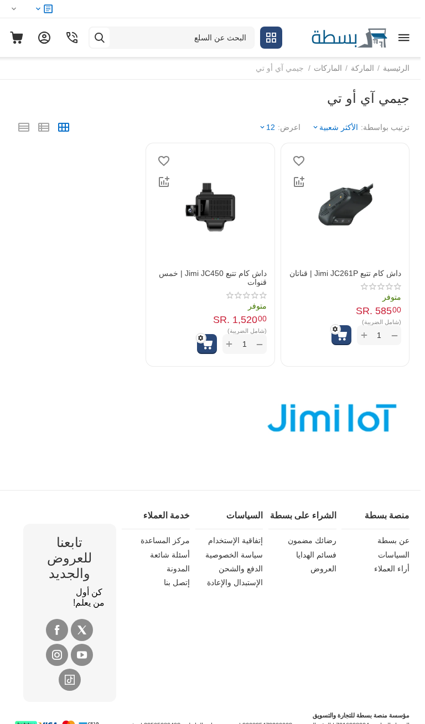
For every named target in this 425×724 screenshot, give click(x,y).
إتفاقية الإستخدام (235, 540)
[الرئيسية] (337, 37)
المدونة (178, 568)
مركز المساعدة (165, 540)
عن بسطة (393, 540)
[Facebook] (57, 630)
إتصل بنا (177, 582)
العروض (323, 568)
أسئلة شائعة (170, 554)
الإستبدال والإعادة (235, 582)
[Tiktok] (70, 680)
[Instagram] (57, 655)
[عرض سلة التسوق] (17, 37)
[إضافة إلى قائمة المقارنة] (299, 182)
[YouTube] (82, 655)
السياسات (394, 554)
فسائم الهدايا (316, 554)
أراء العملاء (392, 568)
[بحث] (100, 38)
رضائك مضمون (312, 540)
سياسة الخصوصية (234, 554)
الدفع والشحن (241, 568)
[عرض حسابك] (44, 37)
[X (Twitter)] (82, 630)
